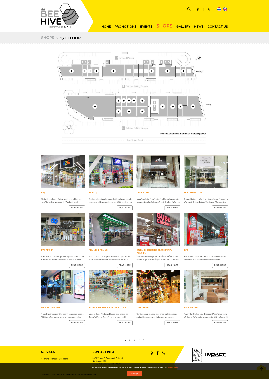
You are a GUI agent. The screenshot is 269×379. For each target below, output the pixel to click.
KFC (186, 250)
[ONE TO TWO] (206, 286)
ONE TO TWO (191, 308)
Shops (164, 26)
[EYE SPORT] (63, 229)
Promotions (125, 26)
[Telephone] (209, 9)
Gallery (183, 26)
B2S (43, 193)
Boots (93, 193)
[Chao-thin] (158, 171)
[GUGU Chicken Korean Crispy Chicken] (158, 229)
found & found (98, 250)
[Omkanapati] (158, 286)
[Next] (139, 340)
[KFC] (206, 229)
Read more (77, 208)
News (199, 26)
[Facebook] (203, 9)
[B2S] (63, 171)
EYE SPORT (47, 250)
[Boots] (110, 171)
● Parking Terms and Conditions (54, 359)
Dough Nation (193, 193)
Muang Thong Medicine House (107, 308)
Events (146, 26)
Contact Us (218, 26)
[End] (144, 340)
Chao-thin (143, 193)
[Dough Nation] (206, 171)
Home (106, 26)
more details (173, 367)
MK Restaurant (50, 308)
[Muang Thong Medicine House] (110, 286)
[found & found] (110, 229)
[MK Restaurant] (63, 286)
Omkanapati (144, 308)
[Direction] (197, 9)
